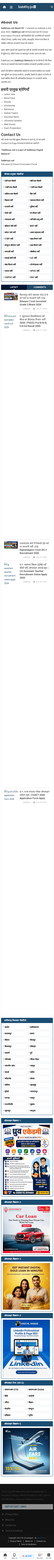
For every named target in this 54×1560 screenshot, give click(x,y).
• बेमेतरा (6, 1040)
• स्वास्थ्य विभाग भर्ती (36, 200)
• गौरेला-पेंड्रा (34, 1059)
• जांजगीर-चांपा (9, 1065)
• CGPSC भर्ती (9, 277)
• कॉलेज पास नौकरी (11, 194)
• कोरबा (31, 1078)
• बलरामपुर (8, 1033)
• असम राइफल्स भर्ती (36, 232)
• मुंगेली (6, 1091)
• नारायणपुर (33, 1091)
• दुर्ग (30, 1053)
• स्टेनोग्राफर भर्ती (35, 264)
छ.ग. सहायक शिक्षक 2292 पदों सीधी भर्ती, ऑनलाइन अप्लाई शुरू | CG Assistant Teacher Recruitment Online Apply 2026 (34, 571)
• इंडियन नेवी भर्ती (10, 226)
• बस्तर (31, 1033)
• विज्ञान (30, 1402)
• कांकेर (31, 1072)
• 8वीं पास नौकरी (35, 181)
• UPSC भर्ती (34, 271)
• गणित (6, 1402)
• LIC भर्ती (33, 258)
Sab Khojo (41, 1538)
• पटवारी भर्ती (8, 206)
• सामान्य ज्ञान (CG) (11, 1389)
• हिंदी (6, 1396)
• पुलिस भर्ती (33, 206)
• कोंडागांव (7, 1078)
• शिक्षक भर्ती (8, 200)
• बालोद (6, 1027)
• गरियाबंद (7, 1059)
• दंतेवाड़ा (32, 1046)
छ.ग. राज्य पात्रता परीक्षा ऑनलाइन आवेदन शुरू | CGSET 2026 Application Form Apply (34, 795)
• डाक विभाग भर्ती (35, 245)
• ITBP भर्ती (8, 239)
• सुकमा (31, 1104)
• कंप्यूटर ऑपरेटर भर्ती (12, 245)
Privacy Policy (11, 1514)
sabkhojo (26, 309)
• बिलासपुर (7, 1046)
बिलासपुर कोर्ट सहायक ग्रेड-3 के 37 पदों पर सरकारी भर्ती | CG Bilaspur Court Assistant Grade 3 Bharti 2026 (34, 299)
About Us (9, 1520)
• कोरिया (7, 1085)
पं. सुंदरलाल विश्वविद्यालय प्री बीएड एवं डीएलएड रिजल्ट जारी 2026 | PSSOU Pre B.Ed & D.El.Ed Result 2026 (33, 321)
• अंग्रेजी (30, 1396)
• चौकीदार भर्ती (34, 251)
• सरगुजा (32, 1110)
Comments (40, 287)
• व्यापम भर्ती (8, 271)
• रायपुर (32, 1098)
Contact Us (10, 1525)
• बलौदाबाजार (34, 1027)
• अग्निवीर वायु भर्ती (36, 219)
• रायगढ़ (7, 1098)
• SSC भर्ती (33, 277)
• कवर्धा (6, 1072)
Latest (14, 287)
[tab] (14, 287)
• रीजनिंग (7, 1409)
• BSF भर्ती (33, 226)
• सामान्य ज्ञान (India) (35, 1389)
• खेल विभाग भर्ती (10, 264)
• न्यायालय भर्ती (9, 219)
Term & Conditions (14, 1531)
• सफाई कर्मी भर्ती (10, 258)
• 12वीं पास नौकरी (35, 187)
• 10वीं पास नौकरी (10, 187)
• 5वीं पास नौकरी (10, 181)
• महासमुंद (32, 1085)
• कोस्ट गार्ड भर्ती (10, 232)
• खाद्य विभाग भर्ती (35, 239)
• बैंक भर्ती (32, 194)
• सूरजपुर (7, 1110)
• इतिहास (7, 1415)
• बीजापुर (32, 1040)
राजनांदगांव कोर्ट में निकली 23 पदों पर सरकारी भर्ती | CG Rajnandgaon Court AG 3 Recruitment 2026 (34, 548)
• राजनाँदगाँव (8, 1104)
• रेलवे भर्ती (7, 213)
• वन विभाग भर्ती (34, 213)
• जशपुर (32, 1065)
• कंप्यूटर (30, 1409)
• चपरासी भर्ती (9, 251)
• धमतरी (7, 1053)
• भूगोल (30, 1415)
